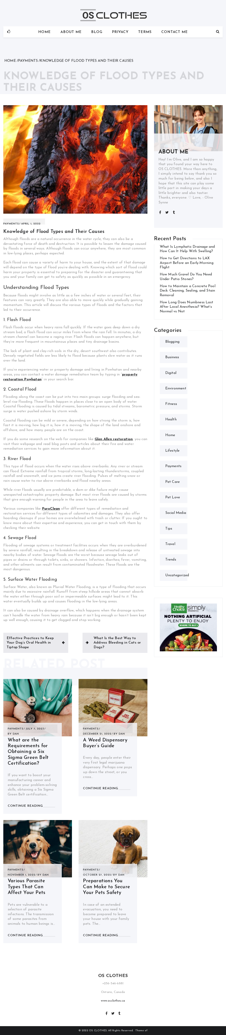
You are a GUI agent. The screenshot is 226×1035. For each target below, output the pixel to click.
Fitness (171, 404)
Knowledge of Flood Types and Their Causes (53, 231)
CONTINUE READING (25, 806)
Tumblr (119, 1013)
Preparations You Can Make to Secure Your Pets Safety (106, 886)
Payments (11, 223)
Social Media (175, 513)
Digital (170, 373)
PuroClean (51, 509)
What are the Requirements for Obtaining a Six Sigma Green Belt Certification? (28, 752)
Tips (168, 528)
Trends (170, 559)
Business (172, 357)
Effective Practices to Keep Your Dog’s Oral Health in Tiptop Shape (30, 642)
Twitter (113, 1013)
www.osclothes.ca (113, 1000)
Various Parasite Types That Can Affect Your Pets (26, 886)
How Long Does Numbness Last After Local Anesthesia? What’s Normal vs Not (186, 307)
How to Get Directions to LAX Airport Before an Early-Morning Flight (186, 263)
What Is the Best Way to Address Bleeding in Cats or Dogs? (117, 642)
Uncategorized (177, 575)
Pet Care (172, 482)
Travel (170, 544)
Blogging (172, 342)
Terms (145, 32)
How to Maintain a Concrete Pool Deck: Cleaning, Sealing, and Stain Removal (187, 290)
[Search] (217, 32)
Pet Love (172, 497)
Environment (175, 388)
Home (44, 32)
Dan (16, 734)
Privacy (120, 32)
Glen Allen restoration (114, 439)
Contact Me (174, 32)
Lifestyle (172, 451)
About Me (71, 32)
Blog (96, 32)
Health (171, 419)
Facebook (106, 1013)
